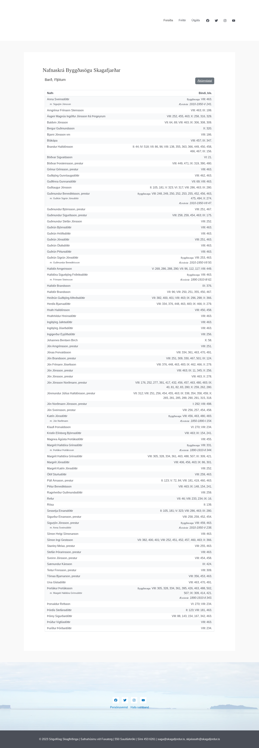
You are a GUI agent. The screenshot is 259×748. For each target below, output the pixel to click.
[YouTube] (233, 20)
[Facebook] (207, 20)
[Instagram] (225, 20)
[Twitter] (216, 20)
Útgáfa (196, 20)
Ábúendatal (205, 80)
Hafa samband (140, 707)
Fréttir (182, 20)
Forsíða (168, 20)
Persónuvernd (119, 707)
